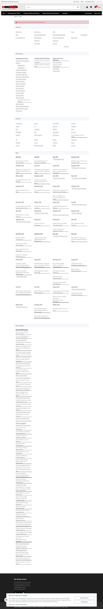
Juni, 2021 (36, 165)
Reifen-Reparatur (20, 86)
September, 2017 (20, 219)
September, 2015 (38, 233)
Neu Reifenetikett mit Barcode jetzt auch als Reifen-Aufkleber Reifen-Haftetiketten (41, 265)
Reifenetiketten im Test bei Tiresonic (22, 215)
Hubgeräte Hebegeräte (21, 70)
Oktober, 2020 (19, 176)
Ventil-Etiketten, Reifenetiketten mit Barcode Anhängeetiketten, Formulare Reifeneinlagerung (24, 292)
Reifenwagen (56, 68)
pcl (16, 139)
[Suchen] (78, 7)
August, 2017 (37, 219)
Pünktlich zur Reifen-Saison (41, 213)
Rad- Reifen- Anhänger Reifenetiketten (21, 244)
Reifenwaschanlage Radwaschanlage (57, 277)
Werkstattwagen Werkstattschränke (76, 270)
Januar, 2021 (56, 165)
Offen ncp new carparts (59, 178)
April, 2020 (55, 176)
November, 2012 (38, 304)
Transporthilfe (56, 71)
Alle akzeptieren (84, 598)
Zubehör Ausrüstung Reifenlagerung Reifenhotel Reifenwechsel (22, 272)
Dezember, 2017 (57, 210)
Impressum (11, 604)
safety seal (73, 139)
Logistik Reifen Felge (21, 276)
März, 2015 (73, 233)
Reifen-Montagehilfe (21, 83)
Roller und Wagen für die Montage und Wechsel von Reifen (59, 197)
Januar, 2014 (74, 287)
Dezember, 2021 (75, 157)
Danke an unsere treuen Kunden (60, 215)
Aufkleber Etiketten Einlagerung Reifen (42, 65)
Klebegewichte (21, 65)
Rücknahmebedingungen (59, 34)
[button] (87, 7)
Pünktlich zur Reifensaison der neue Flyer (41, 207)
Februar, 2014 (56, 287)
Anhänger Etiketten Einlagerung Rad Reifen (42, 61)
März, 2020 (74, 176)
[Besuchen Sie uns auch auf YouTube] (23, 593)
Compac (73, 123)
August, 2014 (74, 259)
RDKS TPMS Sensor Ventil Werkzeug (24, 100)
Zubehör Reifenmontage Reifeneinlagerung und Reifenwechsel (40, 239)
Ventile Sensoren (20, 97)
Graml (72, 129)
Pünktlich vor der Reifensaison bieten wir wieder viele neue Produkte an (60, 171)
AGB (54, 32)
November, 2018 (20, 202)
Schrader (18, 142)
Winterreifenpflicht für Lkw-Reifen (23, 191)
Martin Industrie (38, 135)
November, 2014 (57, 259)
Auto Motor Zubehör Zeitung (60, 236)
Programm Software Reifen (22, 77)
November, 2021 (20, 165)
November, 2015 (20, 233)
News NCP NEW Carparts (22, 329)
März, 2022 (55, 157)
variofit (17, 145)
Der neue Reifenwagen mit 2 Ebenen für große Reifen (41, 161)
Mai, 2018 (73, 202)
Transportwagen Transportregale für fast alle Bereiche (61, 291)
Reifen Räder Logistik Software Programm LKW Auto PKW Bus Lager (41, 171)
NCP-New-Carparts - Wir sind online (60, 309)
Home (3, 13)
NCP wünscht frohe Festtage (79, 168)
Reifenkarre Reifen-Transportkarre (57, 65)
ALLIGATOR (56, 123)
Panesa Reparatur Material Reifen (77, 135)
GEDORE (55, 129)
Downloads (37, 43)
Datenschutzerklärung (21, 604)
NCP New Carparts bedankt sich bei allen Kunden (79, 161)
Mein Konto (76, 1)
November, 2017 (75, 210)
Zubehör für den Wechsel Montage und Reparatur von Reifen (41, 181)
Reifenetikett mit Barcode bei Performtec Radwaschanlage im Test (79, 239)
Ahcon (35, 123)
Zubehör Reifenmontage (22, 108)
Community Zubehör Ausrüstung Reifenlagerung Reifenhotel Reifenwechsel (22, 265)
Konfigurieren (84, 601)
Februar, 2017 (56, 219)
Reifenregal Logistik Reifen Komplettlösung (59, 283)
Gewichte (18, 63)
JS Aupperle (56, 132)
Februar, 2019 (56, 186)
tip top (36, 142)
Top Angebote (88, 13)
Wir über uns (37, 32)
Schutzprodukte (20, 88)
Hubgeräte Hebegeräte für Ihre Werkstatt (60, 207)
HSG (35, 132)
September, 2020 (38, 176)
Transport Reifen (20, 93)
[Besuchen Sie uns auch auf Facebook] (15, 593)
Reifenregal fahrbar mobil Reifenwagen (22, 250)
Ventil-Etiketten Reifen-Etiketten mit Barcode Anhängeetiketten (58, 265)
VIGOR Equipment (38, 145)
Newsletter (37, 40)
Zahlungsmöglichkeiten (40, 34)
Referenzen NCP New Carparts (79, 204)
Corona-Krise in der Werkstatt (79, 178)
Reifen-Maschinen (20, 81)
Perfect (36, 139)
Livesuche (66, 46)
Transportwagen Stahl (58, 159)
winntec (73, 145)
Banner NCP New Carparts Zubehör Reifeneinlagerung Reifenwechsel (41, 310)
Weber (54, 145)
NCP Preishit (19, 110)
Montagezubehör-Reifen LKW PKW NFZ (23, 180)
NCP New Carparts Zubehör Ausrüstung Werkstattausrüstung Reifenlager (59, 299)
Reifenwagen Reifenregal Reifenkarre (59, 271)
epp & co (55, 126)
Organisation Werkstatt (21, 74)
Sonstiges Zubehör (20, 90)
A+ (98, 1)
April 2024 (18, 157)
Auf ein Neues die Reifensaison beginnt (42, 191)
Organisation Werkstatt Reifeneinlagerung (21, 255)
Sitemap (55, 43)
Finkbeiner (37, 129)
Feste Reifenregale (57, 62)
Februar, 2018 (37, 210)
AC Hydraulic (19, 123)
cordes (17, 126)
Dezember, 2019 (20, 186)
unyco (72, 142)
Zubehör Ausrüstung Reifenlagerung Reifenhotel (77, 264)
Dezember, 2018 (75, 186)
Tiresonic (55, 142)
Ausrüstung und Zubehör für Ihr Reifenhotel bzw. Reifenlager (60, 191)
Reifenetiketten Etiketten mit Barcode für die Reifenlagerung (41, 316)
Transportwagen (20, 95)
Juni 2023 (36, 157)
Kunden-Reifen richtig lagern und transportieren (60, 224)
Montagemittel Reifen (21, 72)
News (82, 1)
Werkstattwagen (20, 104)
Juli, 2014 (18, 287)
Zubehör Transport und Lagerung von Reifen (58, 229)
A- (100, 1)
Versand (66, 607)
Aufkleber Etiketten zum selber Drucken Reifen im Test (23, 207)
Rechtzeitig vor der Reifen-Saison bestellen (22, 161)
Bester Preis (97, 13)
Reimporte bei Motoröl (21, 307)
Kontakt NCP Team (90, 1)
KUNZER (18, 135)
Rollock (54, 139)
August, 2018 (56, 202)
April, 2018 (18, 210)
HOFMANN (18, 132)
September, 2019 (38, 186)
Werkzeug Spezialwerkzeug (22, 106)
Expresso (73, 126)
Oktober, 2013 (19, 304)
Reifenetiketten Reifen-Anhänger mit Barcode (77, 294)
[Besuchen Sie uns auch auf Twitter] (19, 593)
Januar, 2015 (37, 259)
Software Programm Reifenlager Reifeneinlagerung (42, 291)
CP (35, 126)
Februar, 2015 (19, 259)
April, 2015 (55, 233)
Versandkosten (38, 37)
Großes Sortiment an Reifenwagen (39, 224)
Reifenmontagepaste (77, 213)
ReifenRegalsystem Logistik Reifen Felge (41, 271)
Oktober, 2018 (37, 202)
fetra (17, 129)
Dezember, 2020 (75, 165)
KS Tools (73, 132)
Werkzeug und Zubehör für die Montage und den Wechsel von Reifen (23, 171)
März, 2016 (73, 219)
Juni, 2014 (36, 287)
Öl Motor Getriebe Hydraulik (78, 289)
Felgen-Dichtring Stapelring (22, 60)
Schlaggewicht (21, 67)
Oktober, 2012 (56, 304)
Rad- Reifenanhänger (21, 79)
